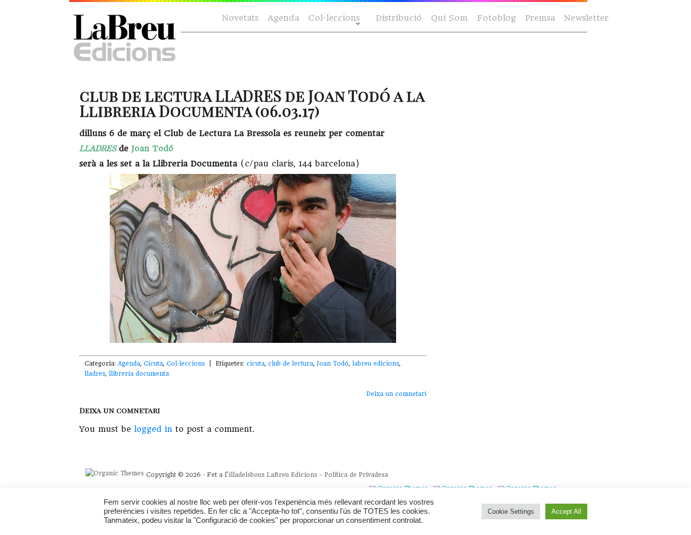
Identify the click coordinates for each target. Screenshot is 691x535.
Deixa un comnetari (396, 393)
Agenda (283, 18)
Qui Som (449, 18)
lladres (94, 373)
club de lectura (290, 363)
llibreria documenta (139, 373)
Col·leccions (333, 18)
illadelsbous (247, 474)
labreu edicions (375, 363)
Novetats (240, 18)
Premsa (540, 18)
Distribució (399, 18)
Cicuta (153, 363)
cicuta (255, 363)
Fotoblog (496, 18)
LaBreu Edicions (292, 474)
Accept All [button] (566, 511)
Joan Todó (333, 363)
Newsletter (586, 18)
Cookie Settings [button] (511, 511)
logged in (153, 429)
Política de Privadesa (356, 474)
